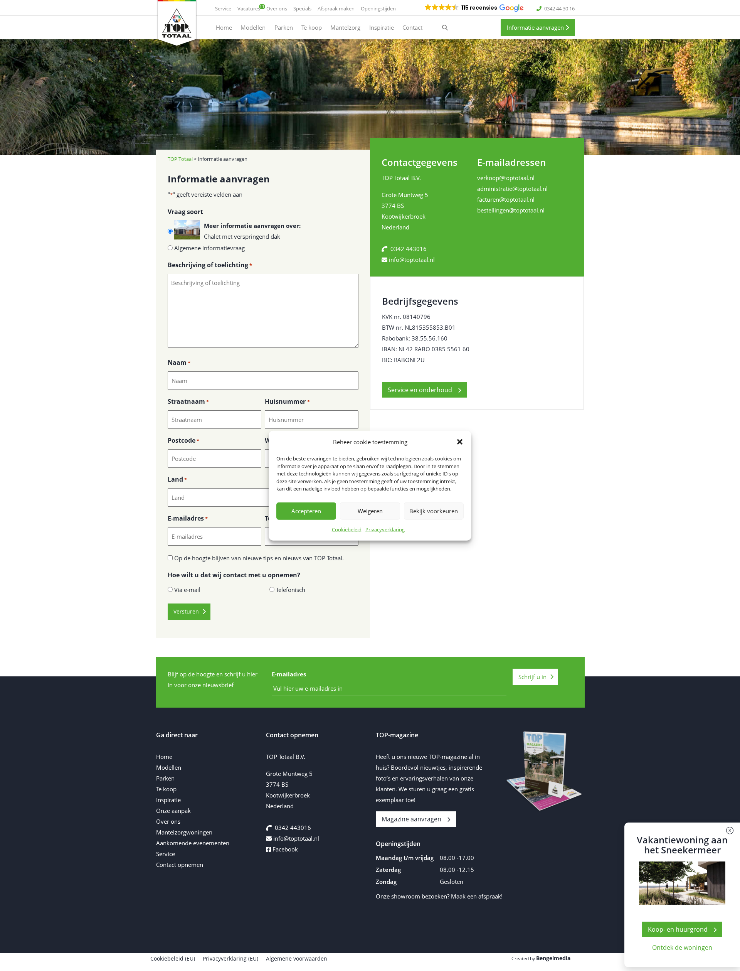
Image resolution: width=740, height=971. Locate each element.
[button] (460, 442)
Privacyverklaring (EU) (230, 958)
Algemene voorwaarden (296, 958)
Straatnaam (188, 401)
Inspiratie (168, 800)
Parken (165, 778)
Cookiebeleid (347, 529)
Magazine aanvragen (411, 819)
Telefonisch (290, 589)
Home (164, 756)
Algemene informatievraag (209, 248)
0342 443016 (408, 249)
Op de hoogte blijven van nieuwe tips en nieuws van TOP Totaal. (259, 558)
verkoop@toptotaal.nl (506, 178)
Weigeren (370, 511)
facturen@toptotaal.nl (506, 199)
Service (165, 854)
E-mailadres (188, 518)
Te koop (166, 789)
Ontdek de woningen (682, 947)
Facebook (284, 849)
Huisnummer (287, 401)
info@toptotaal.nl (412, 259)
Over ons (168, 821)
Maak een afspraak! (477, 896)
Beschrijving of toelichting (210, 265)
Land (177, 479)
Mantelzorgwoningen (184, 832)
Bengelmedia (553, 958)
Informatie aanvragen (536, 27)
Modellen (168, 767)
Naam (179, 362)
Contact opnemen (179, 864)
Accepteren (306, 511)
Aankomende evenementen (192, 843)
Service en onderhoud (420, 390)
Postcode (183, 440)
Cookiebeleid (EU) (172, 958)
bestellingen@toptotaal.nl (511, 210)
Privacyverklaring (385, 529)
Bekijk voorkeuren (433, 511)
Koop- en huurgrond (678, 929)
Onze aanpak (173, 810)
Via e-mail (187, 589)
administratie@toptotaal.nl (512, 188)
